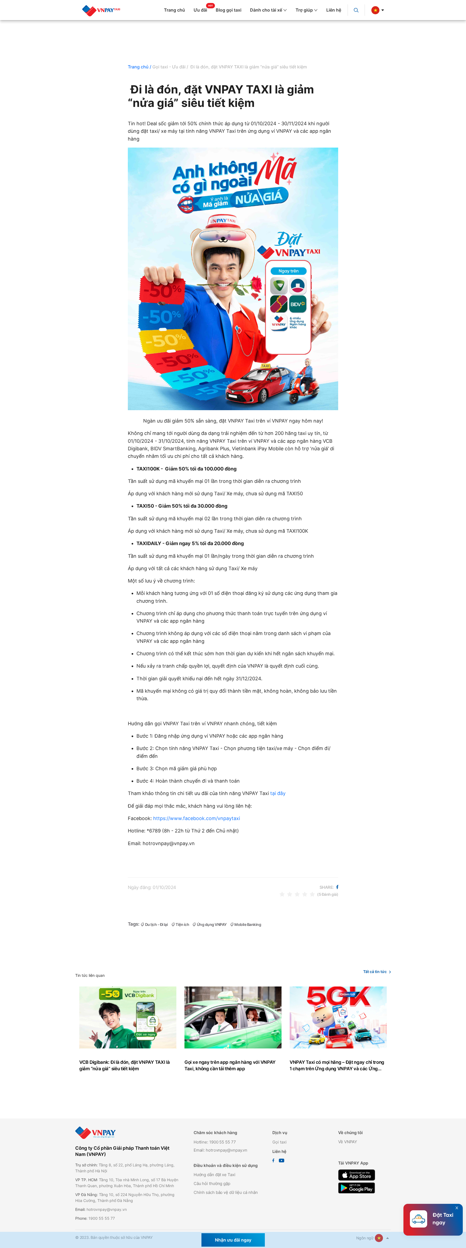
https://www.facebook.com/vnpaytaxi (196, 818)
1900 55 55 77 (101, 1218)
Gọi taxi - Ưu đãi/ (170, 66)
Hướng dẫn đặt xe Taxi (214, 1174)
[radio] (282, 894)
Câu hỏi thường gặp (212, 1183)
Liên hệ (333, 10)
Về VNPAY (347, 1141)
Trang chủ (174, 10)
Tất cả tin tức (375, 971)
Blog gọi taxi (228, 10)
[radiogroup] (297, 894)
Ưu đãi (200, 10)
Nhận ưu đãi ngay (233, 1240)
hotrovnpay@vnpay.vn (107, 1209)
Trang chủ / (139, 66)
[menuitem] (176, 10)
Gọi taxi (279, 1142)
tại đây (278, 793)
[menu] (236, 10)
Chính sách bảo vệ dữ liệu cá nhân (226, 1192)
